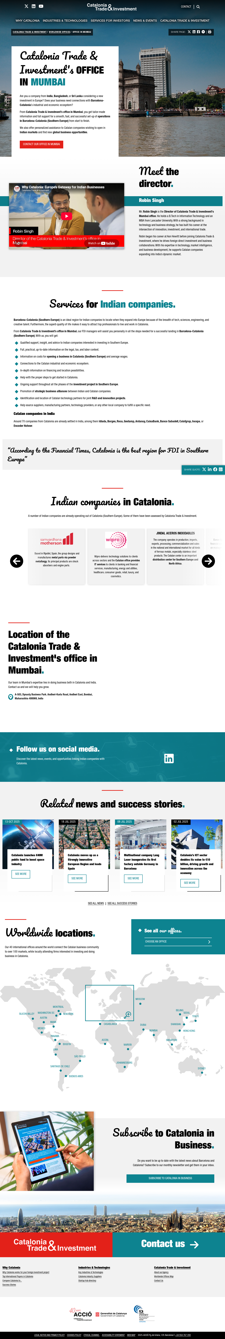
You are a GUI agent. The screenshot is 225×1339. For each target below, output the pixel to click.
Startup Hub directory (87, 1281)
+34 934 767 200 (183, 1335)
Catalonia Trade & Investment (185, 21)
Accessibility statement (113, 1335)
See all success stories (122, 903)
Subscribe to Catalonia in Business (170, 1178)
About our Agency (161, 1272)
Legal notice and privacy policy (49, 1335)
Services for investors (110, 21)
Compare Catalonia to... (12, 1281)
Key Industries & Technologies (90, 1272)
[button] (109, 1003)
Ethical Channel (91, 1335)
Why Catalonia (28, 21)
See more (22, 875)
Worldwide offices (59, 32)
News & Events (145, 21)
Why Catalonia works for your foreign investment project (25, 1272)
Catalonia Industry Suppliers (90, 1277)
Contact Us (158, 1281)
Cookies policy (74, 1335)
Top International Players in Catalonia (17, 1277)
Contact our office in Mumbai (41, 144)
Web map (131, 1335)
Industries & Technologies (65, 21)
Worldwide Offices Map (163, 1277)
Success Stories (9, 1285)
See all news (96, 903)
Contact (186, 6)
